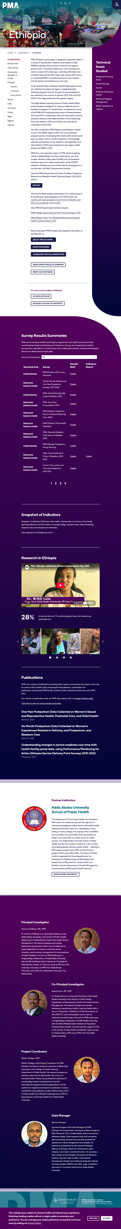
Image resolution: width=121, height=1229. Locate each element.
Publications (14, 91)
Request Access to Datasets (48, 304)
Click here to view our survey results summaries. (41, 704)
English (73, 374)
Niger (10, 117)
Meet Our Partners (43, 272)
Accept (106, 1218)
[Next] (103, 641)
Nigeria (10, 121)
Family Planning (102, 84)
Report (36, 185)
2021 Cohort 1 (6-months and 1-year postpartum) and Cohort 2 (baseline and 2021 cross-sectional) (55, 200)
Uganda (11, 125)
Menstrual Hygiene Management (104, 100)
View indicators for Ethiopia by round (36, 533)
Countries (23, 53)
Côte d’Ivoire (13, 68)
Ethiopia (36, 53)
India (10, 104)
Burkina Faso (13, 64)
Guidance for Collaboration (48, 254)
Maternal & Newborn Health (104, 93)
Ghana (10, 100)
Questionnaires (41, 247)
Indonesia (12, 108)
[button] (116, 4)
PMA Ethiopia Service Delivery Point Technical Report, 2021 (56, 213)
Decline (93, 1218)
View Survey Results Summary (48, 265)
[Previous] (18, 641)
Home (10, 53)
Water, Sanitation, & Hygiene (104, 107)
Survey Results (15, 95)
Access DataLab (41, 296)
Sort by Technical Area (30, 357)
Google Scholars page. (83, 699)
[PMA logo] (11, 5)
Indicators (14, 87)
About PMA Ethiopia (43, 240)
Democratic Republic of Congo (12, 75)
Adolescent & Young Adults (104, 78)
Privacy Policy (34, 1223)
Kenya (10, 112)
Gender (99, 88)
